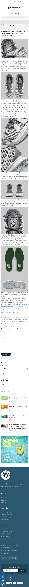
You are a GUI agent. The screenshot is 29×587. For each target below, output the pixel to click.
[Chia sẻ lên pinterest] (11, 326)
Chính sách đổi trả (5, 533)
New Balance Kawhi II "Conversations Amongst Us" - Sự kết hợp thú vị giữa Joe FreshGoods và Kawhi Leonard (18, 426)
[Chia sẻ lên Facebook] (6, 326)
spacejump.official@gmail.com (10, 550)
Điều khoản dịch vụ (5, 519)
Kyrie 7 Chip (5, 319)
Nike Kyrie (9, 321)
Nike (23, 319)
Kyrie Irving (11, 319)
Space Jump (8, 323)
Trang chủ (4, 365)
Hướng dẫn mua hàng (6, 512)
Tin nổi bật (5, 392)
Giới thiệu (13, 1)
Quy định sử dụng (5, 536)
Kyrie (23, 317)
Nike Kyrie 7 (15, 321)
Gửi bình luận (6, 354)
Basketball (5, 317)
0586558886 (6, 553)
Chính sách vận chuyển (6, 531)
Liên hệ (19, 1)
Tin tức (3, 371)
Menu (4, 17)
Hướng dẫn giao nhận (6, 517)
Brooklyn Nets (11, 317)
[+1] (14, 326)
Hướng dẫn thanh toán (6, 514)
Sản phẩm (4, 368)
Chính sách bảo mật (6, 529)
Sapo (18, 579)
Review (19, 321)
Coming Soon (18, 317)
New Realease (17, 319)
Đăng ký (22, 570)
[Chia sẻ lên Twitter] (9, 326)
